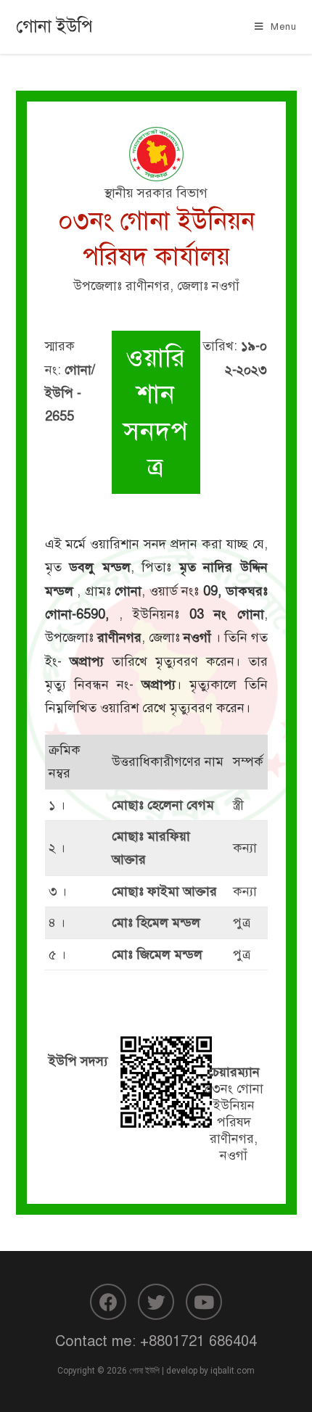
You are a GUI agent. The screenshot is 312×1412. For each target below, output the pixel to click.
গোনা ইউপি (54, 26)
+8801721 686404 (198, 1341)
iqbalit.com (232, 1371)
